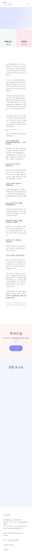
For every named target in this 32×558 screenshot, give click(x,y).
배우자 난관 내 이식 (14, 467)
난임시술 (8, 44)
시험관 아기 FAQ (13, 426)
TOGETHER (14, 387)
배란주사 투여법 (13, 383)
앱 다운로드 (16, 348)
